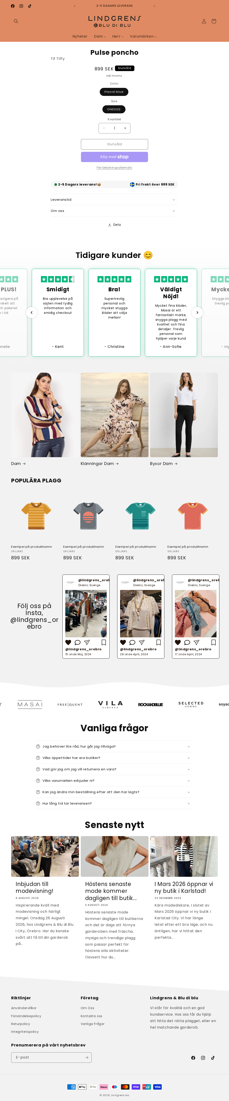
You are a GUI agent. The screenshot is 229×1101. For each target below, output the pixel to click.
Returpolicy (20, 1024)
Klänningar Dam (97, 463)
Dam (16, 463)
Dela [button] (117, 224)
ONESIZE (116, 110)
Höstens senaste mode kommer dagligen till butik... (111, 891)
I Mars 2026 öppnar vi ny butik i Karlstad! (184, 887)
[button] (16, 21)
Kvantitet (114, 119)
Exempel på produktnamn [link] (31, 547)
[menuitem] (80, 36)
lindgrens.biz (120, 1095)
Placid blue (116, 92)
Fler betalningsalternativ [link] (114, 167)
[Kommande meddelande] (154, 6)
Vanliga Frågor (93, 1024)
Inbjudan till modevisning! (34, 887)
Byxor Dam (161, 463)
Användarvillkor (24, 1008)
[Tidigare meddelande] (75, 6)
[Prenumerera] (86, 1057)
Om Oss (87, 1008)
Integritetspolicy (25, 1031)
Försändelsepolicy (26, 1016)
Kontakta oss (91, 1016)
